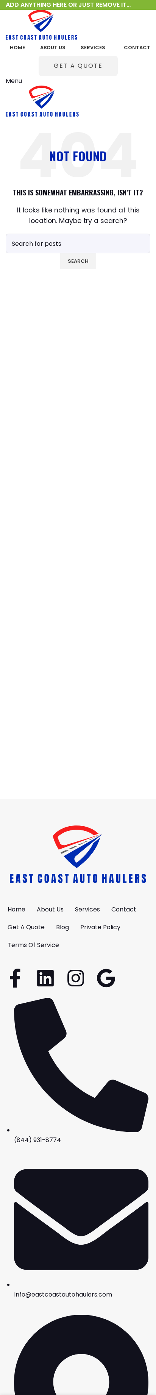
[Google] (106, 978)
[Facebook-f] (15, 978)
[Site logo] (41, 24)
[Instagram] (75, 978)
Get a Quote (78, 65)
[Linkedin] (45, 978)
